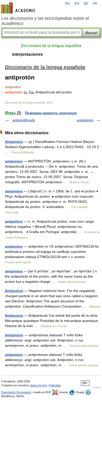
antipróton (14, 221)
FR (95, 3)
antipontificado (23, 120)
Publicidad (55, 385)
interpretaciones (27, 54)
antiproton (14, 161)
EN (77, 3)
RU (67, 3)
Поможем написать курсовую (51, 113)
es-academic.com (19, 7)
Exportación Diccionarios (16, 392)
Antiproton (14, 142)
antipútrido (85, 120)
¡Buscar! (91, 33)
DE (86, 3)
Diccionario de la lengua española (51, 46)
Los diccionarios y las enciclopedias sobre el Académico (45, 21)
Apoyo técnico (38, 385)
